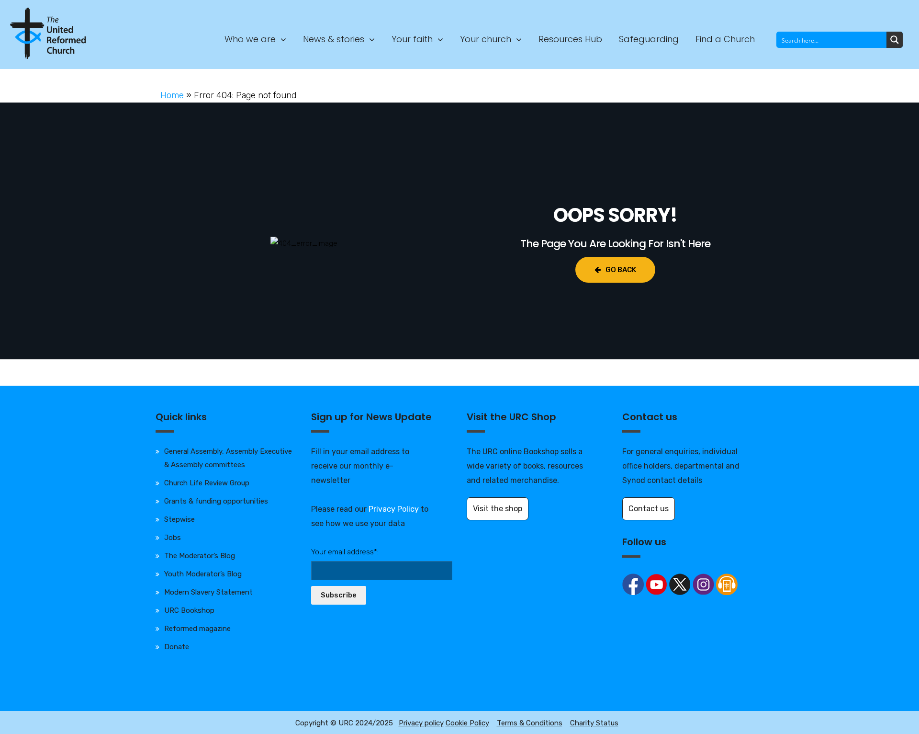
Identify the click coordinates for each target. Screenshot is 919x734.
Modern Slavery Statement (208, 592)
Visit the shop (497, 508)
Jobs (172, 537)
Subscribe (339, 595)
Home (172, 95)
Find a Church (725, 39)
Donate (176, 646)
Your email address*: (345, 552)
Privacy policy (421, 723)
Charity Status (594, 723)
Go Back (620, 269)
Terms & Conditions (529, 723)
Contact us (648, 508)
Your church (485, 39)
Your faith (412, 39)
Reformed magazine (197, 628)
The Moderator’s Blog (199, 555)
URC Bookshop (189, 610)
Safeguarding (649, 39)
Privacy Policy (394, 509)
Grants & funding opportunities (216, 501)
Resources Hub (570, 39)
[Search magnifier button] (894, 40)
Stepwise (179, 519)
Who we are (250, 39)
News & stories (333, 39)
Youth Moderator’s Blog (203, 574)
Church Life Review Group (206, 483)
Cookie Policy (467, 723)
